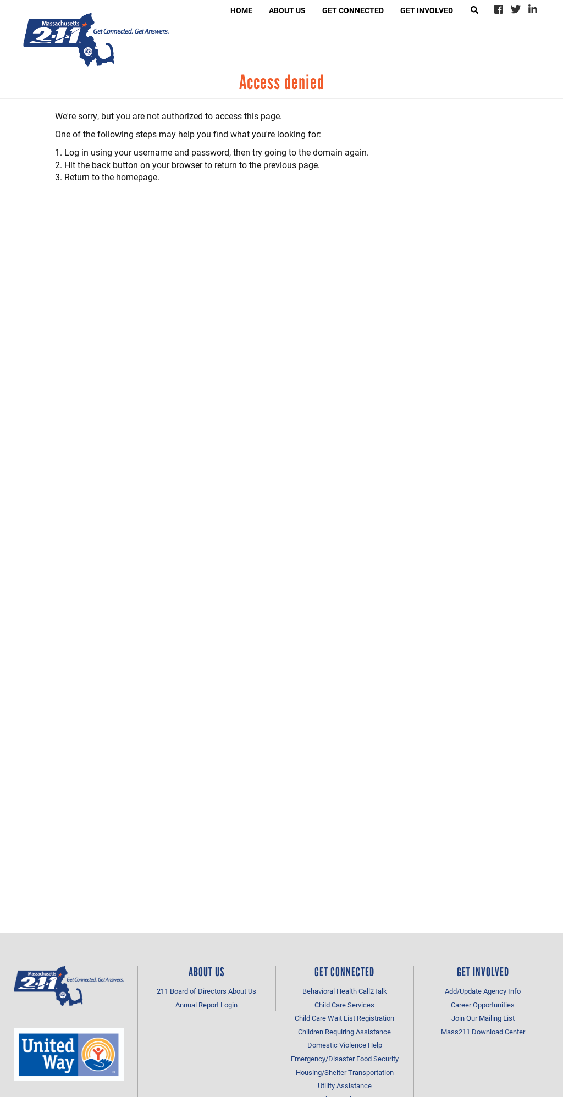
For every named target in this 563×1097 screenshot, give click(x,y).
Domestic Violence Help (344, 1045)
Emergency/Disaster (323, 1058)
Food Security (377, 1058)
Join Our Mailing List (483, 1018)
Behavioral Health (329, 991)
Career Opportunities (483, 1005)
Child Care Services (344, 1005)
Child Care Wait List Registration (344, 1018)
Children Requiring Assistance (344, 1032)
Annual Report (197, 1005)
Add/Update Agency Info (483, 991)
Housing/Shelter (321, 1072)
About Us (242, 991)
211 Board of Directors (192, 991)
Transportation (371, 1072)
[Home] (96, 40)
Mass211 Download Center (483, 1032)
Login (229, 1005)
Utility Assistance (345, 1085)
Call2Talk (372, 991)
